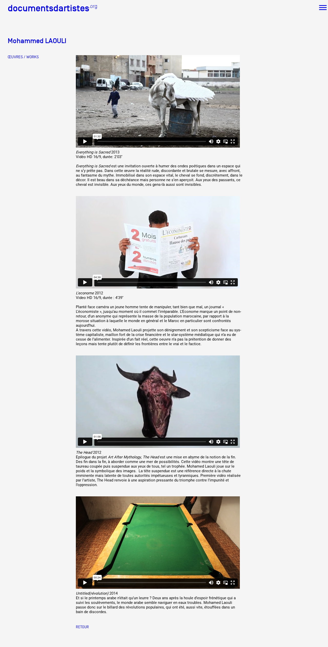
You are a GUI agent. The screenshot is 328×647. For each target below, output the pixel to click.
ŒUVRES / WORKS (23, 57)
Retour (82, 627)
